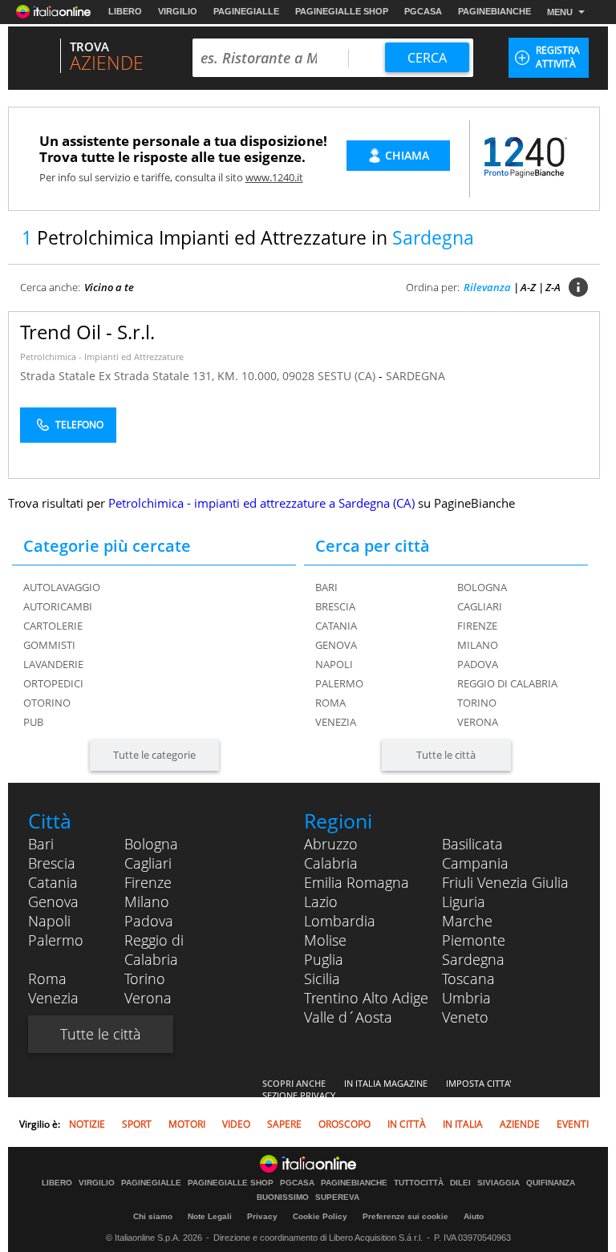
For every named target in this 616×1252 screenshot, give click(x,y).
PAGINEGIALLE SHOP (341, 11)
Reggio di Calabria (507, 683)
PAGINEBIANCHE (494, 11)
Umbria (466, 997)
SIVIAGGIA (498, 1183)
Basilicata (472, 843)
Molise (325, 940)
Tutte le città (446, 755)
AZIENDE (520, 1124)
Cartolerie (53, 625)
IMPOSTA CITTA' (478, 1083)
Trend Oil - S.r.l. (87, 331)
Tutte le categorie (154, 755)
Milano (477, 645)
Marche (467, 920)
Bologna (482, 587)
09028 (298, 375)
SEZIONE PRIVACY (298, 1095)
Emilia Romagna (356, 882)
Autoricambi (57, 606)
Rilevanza (487, 287)
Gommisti (49, 645)
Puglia (323, 959)
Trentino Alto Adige (366, 997)
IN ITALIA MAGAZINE (386, 1083)
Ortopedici (53, 683)
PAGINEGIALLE (246, 11)
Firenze (477, 625)
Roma (330, 702)
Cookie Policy (320, 1216)
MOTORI (186, 1124)
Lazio (321, 901)
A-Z (528, 287)
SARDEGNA (415, 375)
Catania (336, 625)
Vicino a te (109, 287)
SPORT (137, 1124)
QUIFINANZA (550, 1183)
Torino (476, 702)
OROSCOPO (344, 1124)
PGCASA (423, 11)
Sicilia (322, 978)
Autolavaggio (61, 587)
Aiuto (474, 1216)
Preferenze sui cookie (405, 1216)
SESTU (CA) (348, 375)
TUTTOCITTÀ (419, 1183)
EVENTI (573, 1124)
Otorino (47, 702)
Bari (326, 587)
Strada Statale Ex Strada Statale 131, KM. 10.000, (151, 375)
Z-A (553, 287)
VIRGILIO (177, 11)
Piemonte (473, 940)
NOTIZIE (87, 1124)
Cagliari (479, 606)
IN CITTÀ (406, 1124)
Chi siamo (152, 1216)
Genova (336, 645)
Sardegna (473, 959)
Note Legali (210, 1216)
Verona (477, 722)
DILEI (460, 1183)
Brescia (335, 606)
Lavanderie (53, 664)
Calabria (331, 863)
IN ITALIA (463, 1124)
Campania (475, 863)
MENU (560, 12)
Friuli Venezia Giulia (505, 882)
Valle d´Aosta (348, 1017)
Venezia (335, 722)
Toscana (468, 978)
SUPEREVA (337, 1197)
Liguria (463, 901)
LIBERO (125, 11)
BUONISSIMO (283, 1197)
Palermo (339, 683)
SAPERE (284, 1124)
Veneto (465, 1017)
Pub (33, 722)
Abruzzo (331, 843)
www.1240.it (274, 177)
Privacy (262, 1216)
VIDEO (236, 1124)
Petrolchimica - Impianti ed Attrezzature (102, 356)
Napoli (334, 664)
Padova (477, 664)
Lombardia (339, 920)
